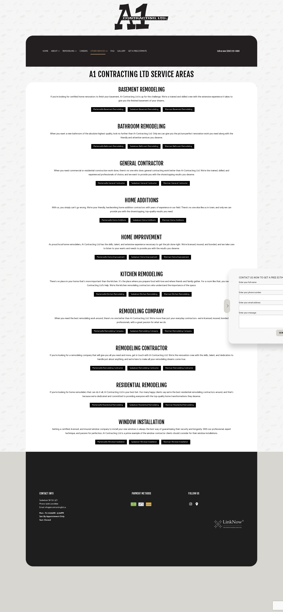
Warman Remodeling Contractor (179, 368)
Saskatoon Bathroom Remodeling (144, 146)
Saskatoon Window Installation (144, 442)
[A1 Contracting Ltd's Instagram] (191, 504)
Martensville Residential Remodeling (107, 405)
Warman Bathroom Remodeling (178, 146)
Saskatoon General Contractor (144, 183)
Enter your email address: (229, 302)
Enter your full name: (227, 282)
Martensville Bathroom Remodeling (108, 146)
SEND (261, 333)
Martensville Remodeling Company (109, 331)
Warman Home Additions (173, 220)
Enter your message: (227, 312)
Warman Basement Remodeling (178, 109)
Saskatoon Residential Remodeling (144, 405)
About (54, 51)
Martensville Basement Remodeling (108, 109)
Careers (84, 51)
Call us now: (228, 51)
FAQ (112, 51)
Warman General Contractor (175, 183)
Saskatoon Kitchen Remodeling (144, 294)
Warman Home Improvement (176, 257)
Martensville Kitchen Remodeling (110, 294)
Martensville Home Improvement (111, 257)
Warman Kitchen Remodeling (176, 294)
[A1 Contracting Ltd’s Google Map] (197, 504)
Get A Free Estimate (137, 51)
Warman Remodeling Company (178, 331)
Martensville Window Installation (111, 442)
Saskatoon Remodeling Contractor (144, 368)
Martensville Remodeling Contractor (107, 368)
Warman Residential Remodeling (179, 405)
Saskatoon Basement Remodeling (144, 109)
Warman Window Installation (175, 442)
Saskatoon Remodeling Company (144, 331)
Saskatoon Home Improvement (144, 257)
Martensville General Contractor (111, 183)
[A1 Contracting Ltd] (141, 16)
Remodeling (68, 51)
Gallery (121, 51)
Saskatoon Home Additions (144, 220)
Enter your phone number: (229, 292)
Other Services (98, 51)
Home (45, 51)
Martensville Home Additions (114, 220)
